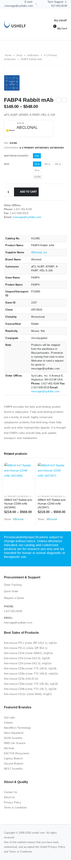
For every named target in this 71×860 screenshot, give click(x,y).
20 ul (37, 164)
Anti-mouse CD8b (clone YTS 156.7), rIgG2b (30, 688)
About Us (9, 797)
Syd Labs (9, 717)
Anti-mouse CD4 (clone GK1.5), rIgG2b (27, 658)
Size (6, 164)
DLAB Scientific (13, 738)
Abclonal (9, 748)
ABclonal (27, 127)
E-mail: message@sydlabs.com (19, 3)
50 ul (37, 170)
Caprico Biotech (13, 758)
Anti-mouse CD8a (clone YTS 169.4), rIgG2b (30, 668)
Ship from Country (16, 156)
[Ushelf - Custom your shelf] (15, 24)
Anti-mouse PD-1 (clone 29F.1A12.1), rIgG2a (30, 642)
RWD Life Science (14, 743)
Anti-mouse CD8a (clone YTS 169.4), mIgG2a (31, 673)
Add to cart (28, 191)
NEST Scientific (13, 768)
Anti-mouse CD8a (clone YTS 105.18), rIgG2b (31, 683)
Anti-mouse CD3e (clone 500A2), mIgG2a (28, 653)
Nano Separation (13, 732)
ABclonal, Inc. (39, 252)
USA (37, 156)
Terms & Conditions (15, 807)
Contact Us (10, 792)
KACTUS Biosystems (16, 753)
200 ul (58, 164)
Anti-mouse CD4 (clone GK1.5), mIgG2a (27, 663)
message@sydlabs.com (27, 217)
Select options (27, 469)
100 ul (47, 164)
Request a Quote (14, 598)
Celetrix (8, 722)
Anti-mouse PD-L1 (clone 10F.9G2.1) (25, 648)
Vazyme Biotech (13, 763)
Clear (37, 177)
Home (8, 55)
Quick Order (11, 591)
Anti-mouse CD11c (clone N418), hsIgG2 (28, 694)
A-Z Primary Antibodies (34, 148)
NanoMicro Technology (17, 727)
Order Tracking (12, 584)
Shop (19, 55)
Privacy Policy (12, 802)
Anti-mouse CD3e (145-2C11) (21, 678)
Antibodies (33, 55)
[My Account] (57, 20)
